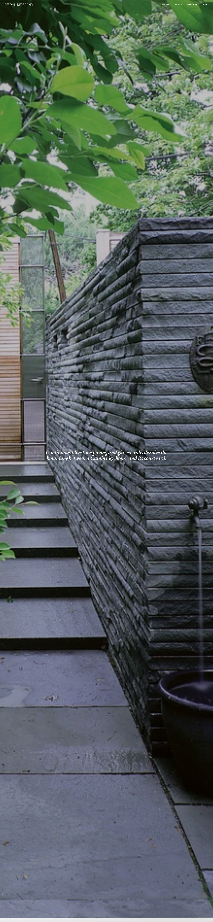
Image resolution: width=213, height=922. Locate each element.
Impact (178, 4)
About (205, 4)
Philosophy (192, 4)
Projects (166, 4)
